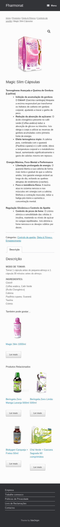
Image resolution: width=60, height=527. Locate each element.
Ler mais (13, 354)
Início (8, 18)
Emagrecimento (13, 240)
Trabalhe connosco (14, 494)
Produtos (16, 18)
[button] (49, 31)
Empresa (9, 490)
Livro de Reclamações (15, 503)
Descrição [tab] (15, 249)
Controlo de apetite (27, 237)
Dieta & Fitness (29, 18)
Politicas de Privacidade (16, 499)
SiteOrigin (34, 520)
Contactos (10, 508)
